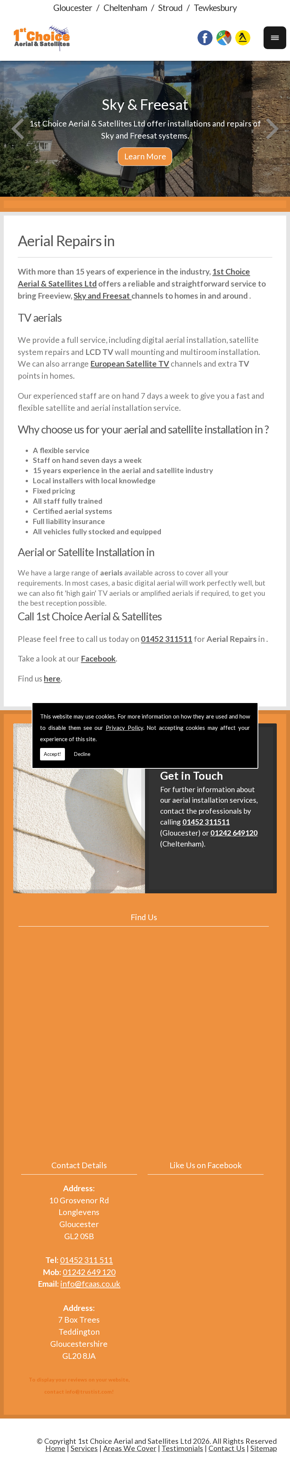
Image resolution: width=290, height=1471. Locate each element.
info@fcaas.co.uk (90, 1283)
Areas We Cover (129, 1448)
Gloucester (72, 7)
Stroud (170, 7)
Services (84, 1448)
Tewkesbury (215, 7)
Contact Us (226, 1448)
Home (55, 1448)
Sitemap (263, 1448)
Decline (82, 754)
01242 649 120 (89, 1272)
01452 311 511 (86, 1259)
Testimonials (182, 1448)
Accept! (52, 754)
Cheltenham (125, 7)
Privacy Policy (124, 727)
